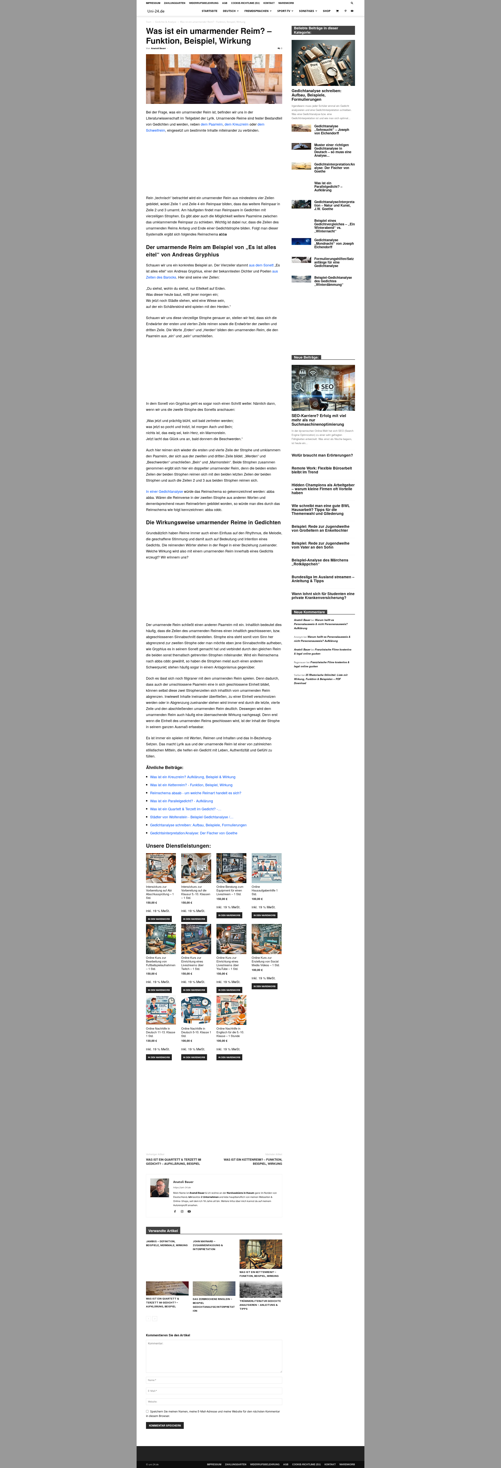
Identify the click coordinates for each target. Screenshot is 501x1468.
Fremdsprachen (256, 11)
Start (148, 21)
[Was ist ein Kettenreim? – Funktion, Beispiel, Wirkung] (261, 1254)
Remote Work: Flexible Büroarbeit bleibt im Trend (322, 470)
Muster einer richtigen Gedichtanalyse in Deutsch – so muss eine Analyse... (332, 150)
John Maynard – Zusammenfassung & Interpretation (208, 1245)
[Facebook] (176, 1211)
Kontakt (269, 3)
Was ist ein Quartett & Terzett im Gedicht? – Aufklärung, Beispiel (173, 1162)
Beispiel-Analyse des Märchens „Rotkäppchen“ (320, 562)
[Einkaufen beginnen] (337, 11)
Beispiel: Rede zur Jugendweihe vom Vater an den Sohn (321, 545)
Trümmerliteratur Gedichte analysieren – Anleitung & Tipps (260, 1305)
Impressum (153, 3)
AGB (224, 3)
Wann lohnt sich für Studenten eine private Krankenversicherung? (323, 595)
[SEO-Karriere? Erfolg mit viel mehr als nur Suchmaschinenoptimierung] (323, 388)
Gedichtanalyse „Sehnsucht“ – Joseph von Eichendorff (331, 129)
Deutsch (229, 11)
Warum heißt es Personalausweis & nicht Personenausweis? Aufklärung (321, 624)
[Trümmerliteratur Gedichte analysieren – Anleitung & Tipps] (261, 1289)
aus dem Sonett (261, 264)
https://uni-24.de (182, 1187)
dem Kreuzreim (237, 124)
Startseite (209, 11)
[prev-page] (148, 1318)
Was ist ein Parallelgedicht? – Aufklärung (328, 186)
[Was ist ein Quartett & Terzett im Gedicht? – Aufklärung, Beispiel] (167, 1288)
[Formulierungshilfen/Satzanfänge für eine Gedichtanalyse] (301, 260)
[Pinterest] (345, 11)
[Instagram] (183, 1211)
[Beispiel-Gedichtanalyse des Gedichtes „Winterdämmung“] (301, 279)
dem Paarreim (212, 124)
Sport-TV (283, 11)
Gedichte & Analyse (165, 21)
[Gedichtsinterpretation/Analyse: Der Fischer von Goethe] (301, 166)
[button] (352, 2)
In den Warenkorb (159, 919)
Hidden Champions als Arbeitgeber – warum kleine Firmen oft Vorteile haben (323, 488)
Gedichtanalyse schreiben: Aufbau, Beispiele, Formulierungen (317, 95)
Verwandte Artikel (163, 1230)
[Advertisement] (214, 165)
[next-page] (154, 1318)
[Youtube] (352, 11)
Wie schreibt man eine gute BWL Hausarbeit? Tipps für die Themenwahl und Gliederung (321, 509)
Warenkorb (286, 3)
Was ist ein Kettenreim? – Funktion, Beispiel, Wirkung (253, 1162)
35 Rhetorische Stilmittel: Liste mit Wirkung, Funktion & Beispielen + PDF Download (320, 679)
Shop (327, 11)
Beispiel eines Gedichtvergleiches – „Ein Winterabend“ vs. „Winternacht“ (334, 225)
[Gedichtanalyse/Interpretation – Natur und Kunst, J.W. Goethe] (301, 204)
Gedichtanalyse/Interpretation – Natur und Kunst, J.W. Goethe (334, 205)
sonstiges (306, 11)
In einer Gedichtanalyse (164, 491)
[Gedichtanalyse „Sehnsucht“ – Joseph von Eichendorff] (301, 128)
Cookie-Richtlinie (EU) (245, 3)
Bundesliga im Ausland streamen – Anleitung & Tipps (323, 578)
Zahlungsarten (174, 3)
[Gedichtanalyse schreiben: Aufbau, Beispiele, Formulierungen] (323, 63)
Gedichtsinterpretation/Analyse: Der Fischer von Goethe (334, 168)
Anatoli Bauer (158, 48)
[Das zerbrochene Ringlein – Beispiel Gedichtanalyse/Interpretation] (214, 1288)
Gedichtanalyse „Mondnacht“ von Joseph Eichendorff (334, 243)
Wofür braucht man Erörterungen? (322, 455)
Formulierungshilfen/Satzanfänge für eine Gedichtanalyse (334, 262)
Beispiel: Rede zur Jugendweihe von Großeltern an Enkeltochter (321, 528)
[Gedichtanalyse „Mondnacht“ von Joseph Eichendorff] (301, 241)
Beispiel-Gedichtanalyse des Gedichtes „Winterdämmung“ (333, 281)
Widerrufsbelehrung (203, 3)
